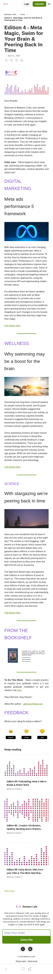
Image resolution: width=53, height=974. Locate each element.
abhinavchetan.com (33, 704)
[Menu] (49, 3)
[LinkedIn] (23, 949)
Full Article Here (12, 325)
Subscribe (39, 4)
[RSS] (30, 949)
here (19, 690)
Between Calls (10, 14)
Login (26, 4)
